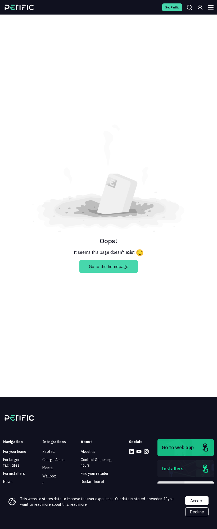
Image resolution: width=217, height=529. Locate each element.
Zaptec (48, 451)
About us (88, 451)
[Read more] (19, 7)
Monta (47, 468)
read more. (79, 504)
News (7, 481)
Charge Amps (53, 459)
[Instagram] (146, 451)
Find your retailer (94, 473)
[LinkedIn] (131, 451)
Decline (197, 511)
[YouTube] (139, 451)
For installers (14, 473)
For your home (14, 451)
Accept (197, 500)
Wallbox (49, 476)
